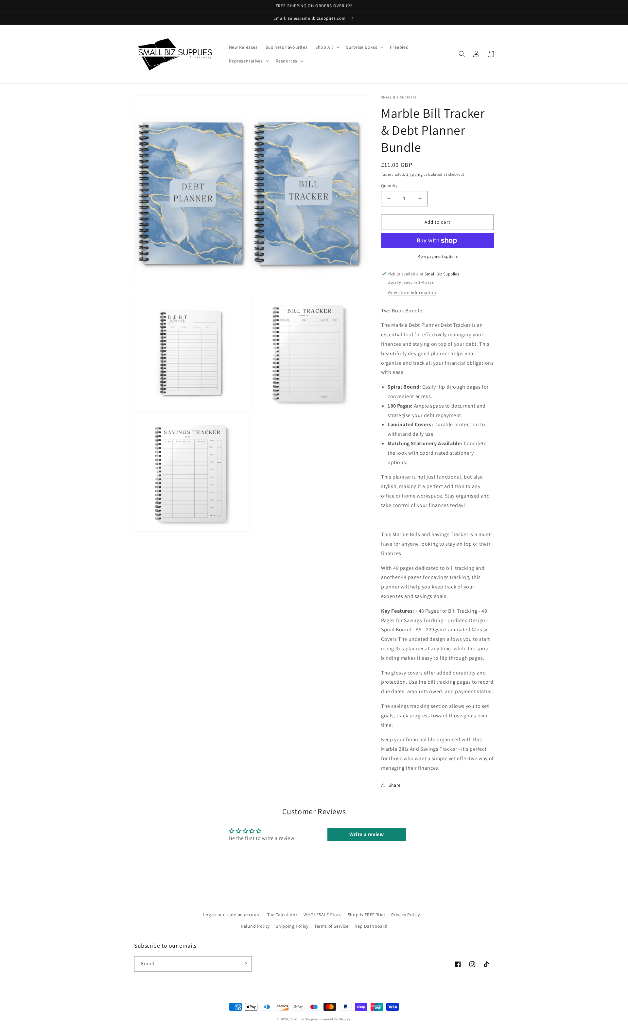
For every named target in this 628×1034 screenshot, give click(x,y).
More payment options (437, 256)
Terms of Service (331, 926)
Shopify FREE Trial (366, 915)
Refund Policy (255, 926)
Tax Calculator (282, 915)
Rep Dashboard (371, 926)
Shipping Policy (292, 926)
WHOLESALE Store (322, 915)
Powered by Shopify (335, 1019)
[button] (326, 47)
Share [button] (395, 785)
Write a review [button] (366, 834)
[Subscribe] (244, 964)
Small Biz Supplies (304, 1019)
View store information (412, 292)
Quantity (389, 185)
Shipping (414, 174)
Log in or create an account (232, 915)
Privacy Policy (405, 915)
